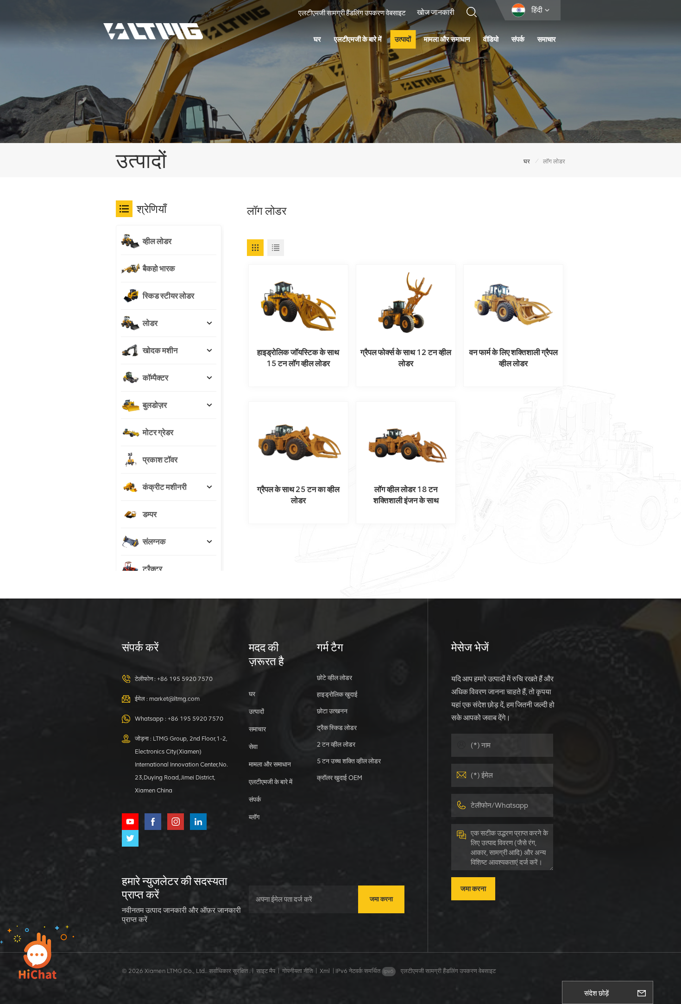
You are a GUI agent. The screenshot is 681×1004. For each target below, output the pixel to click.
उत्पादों (403, 39)
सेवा (253, 746)
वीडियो (490, 39)
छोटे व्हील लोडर (334, 677)
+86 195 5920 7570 (185, 678)
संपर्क (517, 39)
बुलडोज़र (155, 405)
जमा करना (381, 899)
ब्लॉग (254, 817)
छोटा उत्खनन (332, 711)
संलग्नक (154, 541)
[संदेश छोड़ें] (642, 992)
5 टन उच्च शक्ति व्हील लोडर (349, 761)
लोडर (150, 323)
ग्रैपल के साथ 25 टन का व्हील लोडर (298, 495)
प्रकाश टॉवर (160, 459)
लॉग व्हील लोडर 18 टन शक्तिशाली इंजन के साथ (406, 495)
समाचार (546, 39)
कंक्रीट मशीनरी (165, 487)
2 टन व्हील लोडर (336, 744)
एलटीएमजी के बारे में (358, 39)
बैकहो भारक (159, 268)
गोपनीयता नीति (297, 970)
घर (317, 39)
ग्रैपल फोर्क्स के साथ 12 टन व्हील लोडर (405, 358)
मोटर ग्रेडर (158, 432)
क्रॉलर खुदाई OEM (339, 777)
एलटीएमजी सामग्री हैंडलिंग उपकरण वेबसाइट (352, 13)
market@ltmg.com (174, 698)
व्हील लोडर (157, 241)
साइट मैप (265, 970)
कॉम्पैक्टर (155, 377)
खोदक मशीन (160, 350)
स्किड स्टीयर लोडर (168, 295)
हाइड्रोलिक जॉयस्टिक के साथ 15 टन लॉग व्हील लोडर (298, 358)
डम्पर (150, 514)
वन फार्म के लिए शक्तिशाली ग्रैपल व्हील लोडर (513, 358)
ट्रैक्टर (152, 569)
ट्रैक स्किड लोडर (337, 727)
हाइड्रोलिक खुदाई (337, 694)
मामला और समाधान (447, 39)
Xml (325, 970)
